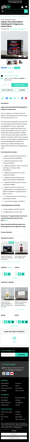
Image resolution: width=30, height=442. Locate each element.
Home (2, 16)
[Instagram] (3, 373)
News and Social (19, 390)
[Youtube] (11, 373)
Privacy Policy (18, 427)
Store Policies (18, 388)
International (4, 386)
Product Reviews (6, 232)
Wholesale (3, 390)
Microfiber (18, 400)
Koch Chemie (4, 417)
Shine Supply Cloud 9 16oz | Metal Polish (20, 257)
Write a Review (14, 29)
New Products (4, 397)
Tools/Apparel (19, 402)
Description (5, 103)
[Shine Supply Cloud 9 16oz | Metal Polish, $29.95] (21, 247)
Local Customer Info (6, 388)
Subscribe (21, 355)
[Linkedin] (22, 98)
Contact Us (18, 383)
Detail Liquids (4, 400)
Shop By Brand (5, 383)
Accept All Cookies (14, 438)
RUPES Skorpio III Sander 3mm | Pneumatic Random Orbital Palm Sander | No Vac (7, 304)
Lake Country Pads (20, 419)
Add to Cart (19, 85)
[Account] (22, 7)
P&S (2, 419)
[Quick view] (9, 274)
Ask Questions (22, 29)
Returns (17, 386)
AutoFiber (17, 412)
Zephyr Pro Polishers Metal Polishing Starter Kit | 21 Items (7, 257)
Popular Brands (6, 409)
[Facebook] (7, 98)
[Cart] (26, 7)
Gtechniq (17, 414)
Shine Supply (18, 417)
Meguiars (17, 309)
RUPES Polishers (5, 309)
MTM (2, 414)
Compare (22, 90)
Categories (5, 395)
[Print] (14, 98)
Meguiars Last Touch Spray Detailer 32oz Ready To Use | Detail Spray (20, 304)
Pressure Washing (5, 402)
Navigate (4, 380)
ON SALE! (17, 405)
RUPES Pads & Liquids (6, 412)
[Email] (11, 98)
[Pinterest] (26, 98)
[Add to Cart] (5, 274)
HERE (5, 220)
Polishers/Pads (5, 405)
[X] (18, 98)
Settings (14, 430)
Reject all (14, 434)
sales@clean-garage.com (15, 370)
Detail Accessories (20, 397)
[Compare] (12, 321)
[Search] (26, 11)
